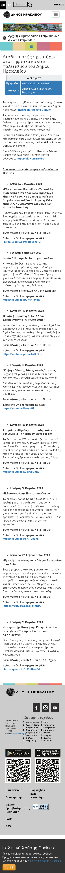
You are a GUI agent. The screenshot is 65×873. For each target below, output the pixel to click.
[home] (25, 16)
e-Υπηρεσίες (49, 727)
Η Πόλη (47, 732)
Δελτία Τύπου (32, 722)
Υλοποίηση (38, 797)
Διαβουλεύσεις (33, 732)
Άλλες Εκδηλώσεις (21, 40)
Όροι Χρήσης (14, 797)
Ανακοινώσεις (32, 725)
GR (3, 5)
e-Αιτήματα (49, 730)
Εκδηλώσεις (31, 735)
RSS (8, 826)
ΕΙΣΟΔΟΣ (58, 4)
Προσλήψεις (31, 730)
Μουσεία (48, 740)
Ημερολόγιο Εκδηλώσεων (39, 36)
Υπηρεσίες (31, 740)
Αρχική (13, 36)
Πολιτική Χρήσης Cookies (45, 860)
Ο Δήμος (29, 738)
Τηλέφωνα (49, 725)
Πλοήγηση (12, 811)
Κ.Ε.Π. (46, 722)
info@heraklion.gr (19, 733)
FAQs (9, 819)
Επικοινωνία (14, 790)
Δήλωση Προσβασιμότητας (15, 806)
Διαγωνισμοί (32, 727)
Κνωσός (47, 738)
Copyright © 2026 (38, 791)
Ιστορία (47, 735)
